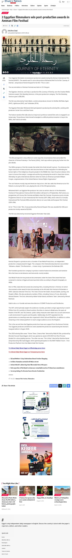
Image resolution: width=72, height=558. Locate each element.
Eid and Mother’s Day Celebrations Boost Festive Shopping (29, 358)
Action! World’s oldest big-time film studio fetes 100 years (29, 365)
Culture (5, 12)
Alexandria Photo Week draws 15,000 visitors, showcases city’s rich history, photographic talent (9, 502)
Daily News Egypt (13, 30)
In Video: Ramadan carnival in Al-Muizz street (25, 362)
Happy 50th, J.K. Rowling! (45, 498)
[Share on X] (12, 25)
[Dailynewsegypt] (13, 2)
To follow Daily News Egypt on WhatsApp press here (27, 348)
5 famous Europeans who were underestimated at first (27, 500)
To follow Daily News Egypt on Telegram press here (27, 352)
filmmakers (31, 378)
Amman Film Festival (21, 378)
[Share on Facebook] (9, 25)
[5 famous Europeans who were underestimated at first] (27, 490)
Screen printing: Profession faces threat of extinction (27, 371)
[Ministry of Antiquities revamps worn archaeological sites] (62, 490)
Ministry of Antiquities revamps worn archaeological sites (61, 500)
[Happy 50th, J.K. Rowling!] (45, 490)
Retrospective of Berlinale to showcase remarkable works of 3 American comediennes (37, 368)
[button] (3, 2)
